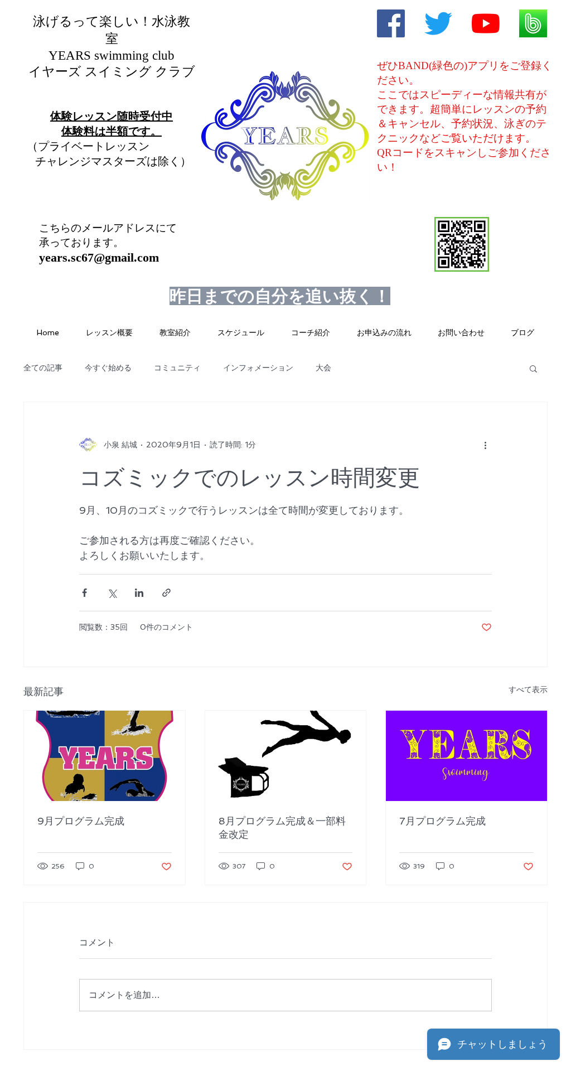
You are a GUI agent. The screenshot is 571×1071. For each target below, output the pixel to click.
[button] (533, 368)
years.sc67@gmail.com (99, 257)
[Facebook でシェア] (84, 592)
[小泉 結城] (391, 23)
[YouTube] (486, 23)
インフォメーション (258, 367)
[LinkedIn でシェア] (139, 592)
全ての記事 (42, 367)
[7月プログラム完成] (466, 756)
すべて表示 (528, 689)
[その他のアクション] (485, 444)
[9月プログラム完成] (104, 756)
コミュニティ (177, 367)
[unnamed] (533, 23)
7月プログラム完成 (442, 821)
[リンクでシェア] (166, 592)
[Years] (438, 23)
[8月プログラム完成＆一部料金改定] (285, 756)
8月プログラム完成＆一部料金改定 (282, 827)
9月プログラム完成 (80, 821)
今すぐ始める (108, 367)
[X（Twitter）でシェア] (112, 592)
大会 (323, 367)
